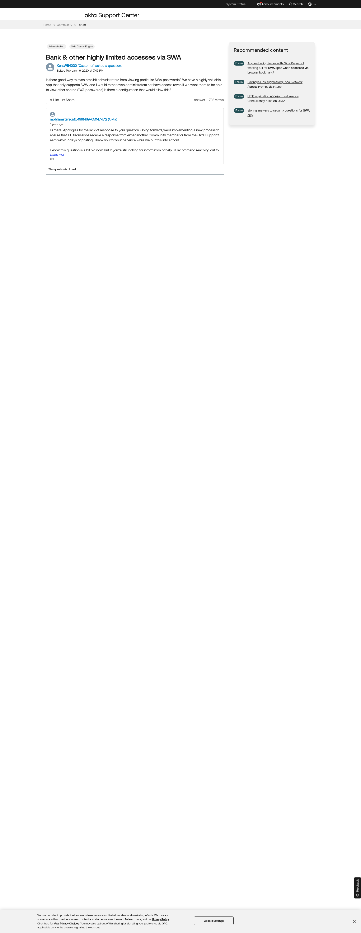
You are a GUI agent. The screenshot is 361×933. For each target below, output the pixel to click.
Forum (82, 25)
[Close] (354, 921)
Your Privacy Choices (66, 923)
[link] (278, 68)
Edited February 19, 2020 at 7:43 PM (80, 70)
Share (70, 100)
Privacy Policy (160, 919)
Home (47, 25)
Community (64, 25)
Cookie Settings (214, 920)
